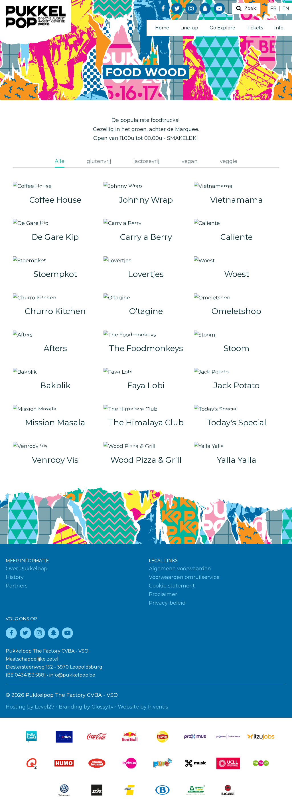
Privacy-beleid (167, 603)
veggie (228, 161)
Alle (59, 161)
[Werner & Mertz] (195, 790)
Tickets (255, 28)
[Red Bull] (129, 736)
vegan (190, 161)
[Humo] (64, 763)
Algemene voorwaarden (180, 569)
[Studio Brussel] (97, 763)
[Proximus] (195, 736)
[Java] (97, 790)
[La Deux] (129, 763)
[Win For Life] (261, 763)
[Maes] (64, 736)
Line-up (189, 28)
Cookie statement (172, 586)
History (15, 577)
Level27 (44, 707)
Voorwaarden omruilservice (184, 577)
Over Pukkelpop (26, 569)
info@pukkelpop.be (72, 675)
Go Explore (222, 28)
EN (285, 8)
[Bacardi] (228, 790)
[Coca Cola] (97, 736)
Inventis (158, 707)
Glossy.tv (102, 707)
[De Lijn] (129, 790)
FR (273, 8)
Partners (17, 586)
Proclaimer (163, 594)
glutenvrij (99, 161)
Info (278, 28)
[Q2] (31, 763)
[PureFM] (162, 763)
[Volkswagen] (64, 790)
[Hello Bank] (31, 736)
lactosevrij (146, 161)
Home (162, 28)
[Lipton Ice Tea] (162, 736)
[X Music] (195, 763)
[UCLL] (228, 763)
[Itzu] (261, 736)
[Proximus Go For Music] (228, 736)
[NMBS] (162, 790)
